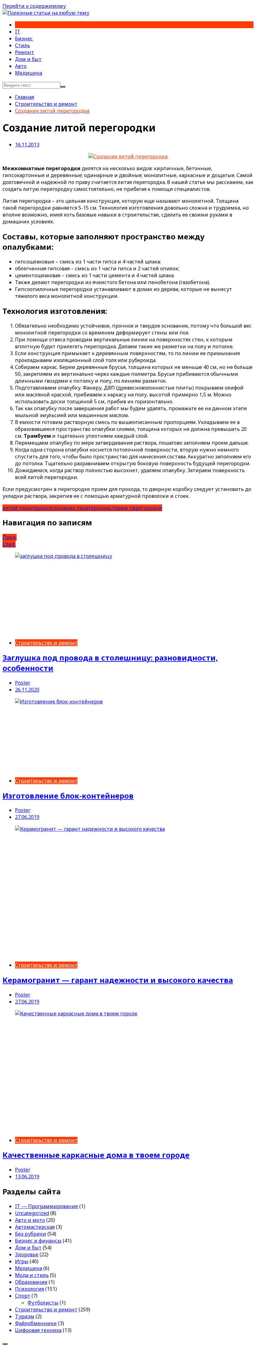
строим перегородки (135, 507)
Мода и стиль (32, 1275)
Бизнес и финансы (38, 1240)
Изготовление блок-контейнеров (68, 795)
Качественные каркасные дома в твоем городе (96, 1155)
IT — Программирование (46, 1206)
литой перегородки (27, 507)
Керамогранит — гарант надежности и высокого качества (117, 980)
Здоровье (26, 1254)
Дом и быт (28, 59)
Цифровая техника (38, 1330)
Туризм (24, 1316)
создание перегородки (80, 507)
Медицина (28, 72)
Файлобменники (36, 1323)
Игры (21, 1261)
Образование (31, 1282)
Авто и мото (30, 1220)
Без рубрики (30, 1233)
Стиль (22, 45)
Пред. (9, 537)
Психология (29, 1288)
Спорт (22, 1295)
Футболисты (42, 1302)
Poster (22, 682)
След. (9, 544)
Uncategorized (32, 1213)
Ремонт (24, 52)
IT (17, 31)
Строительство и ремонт (46, 642)
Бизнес (24, 38)
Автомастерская (35, 1226)
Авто (21, 66)
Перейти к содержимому (34, 6)
